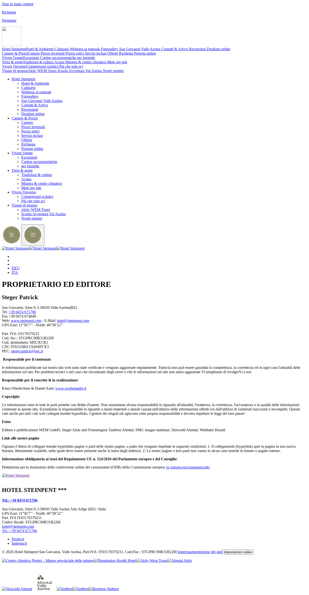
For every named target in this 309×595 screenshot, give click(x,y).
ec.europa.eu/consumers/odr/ (188, 467)
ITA (15, 272)
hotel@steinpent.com (73, 321)
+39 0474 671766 (22, 312)
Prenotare (9, 20)
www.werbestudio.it (70, 388)
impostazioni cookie (238, 552)
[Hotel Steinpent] (43, 248)
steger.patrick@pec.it (27, 351)
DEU (16, 268)
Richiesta (9, 12)
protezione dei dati (208, 552)
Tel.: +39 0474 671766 (19, 500)
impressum (186, 552)
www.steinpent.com (26, 321)
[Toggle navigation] (11, 45)
